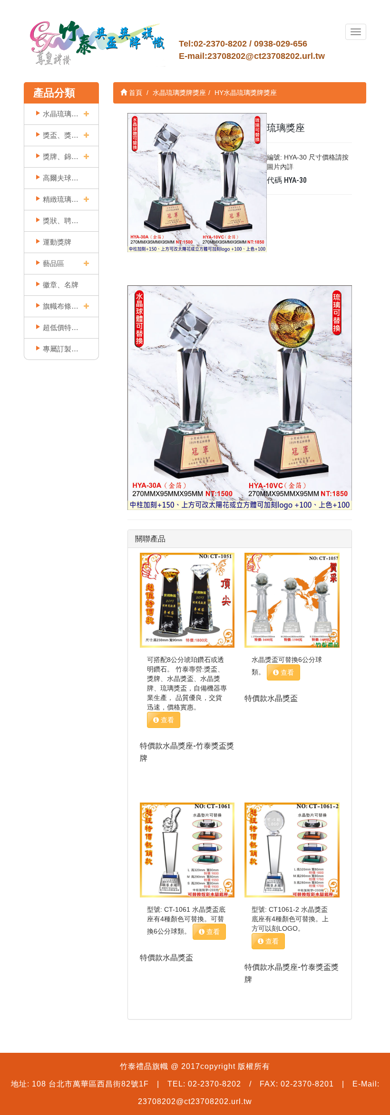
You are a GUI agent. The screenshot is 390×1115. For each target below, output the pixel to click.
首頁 (134, 92)
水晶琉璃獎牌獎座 (60, 114)
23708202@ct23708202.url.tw (266, 56)
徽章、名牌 (60, 285)
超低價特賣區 (60, 327)
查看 (166, 720)
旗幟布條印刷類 (60, 306)
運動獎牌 (57, 242)
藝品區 (53, 263)
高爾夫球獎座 (60, 178)
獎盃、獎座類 (60, 135)
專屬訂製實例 (60, 349)
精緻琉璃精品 (60, 199)
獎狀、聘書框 (60, 221)
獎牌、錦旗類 (60, 156)
